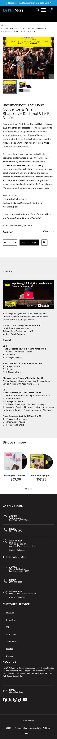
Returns (9, 649)
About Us (9, 661)
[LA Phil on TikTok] (20, 700)
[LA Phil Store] (13, 9)
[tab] (28, 271)
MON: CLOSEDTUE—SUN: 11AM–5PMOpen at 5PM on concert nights (22, 545)
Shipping (9, 656)
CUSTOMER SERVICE (16, 604)
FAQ (8, 627)
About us (10, 613)
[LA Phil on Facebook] (5, 700)
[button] (51, 76)
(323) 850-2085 (15, 581)
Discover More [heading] (14, 442)
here (30, 226)
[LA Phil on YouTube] (25, 700)
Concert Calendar (17, 550)
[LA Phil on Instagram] (15, 700)
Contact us (11, 620)
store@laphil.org (16, 692)
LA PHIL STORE (13, 505)
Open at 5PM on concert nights (22, 594)
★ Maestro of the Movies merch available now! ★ (28, 3)
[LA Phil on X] (10, 700)
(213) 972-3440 (15, 530)
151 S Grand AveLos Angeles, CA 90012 (18, 518)
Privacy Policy (28, 720)
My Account (11, 634)
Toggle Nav (43, 10)
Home (2, 25)
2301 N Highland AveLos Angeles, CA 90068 (19, 569)
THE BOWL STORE (14, 557)
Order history (12, 641)
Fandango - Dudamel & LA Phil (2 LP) (22, 475)
